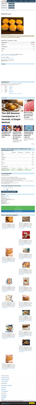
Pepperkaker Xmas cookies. (23, 315)
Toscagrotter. (4, 332)
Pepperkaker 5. (21, 345)
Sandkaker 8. (21, 239)
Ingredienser (21, 1)
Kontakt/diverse (31, 1)
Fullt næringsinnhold (18, 209)
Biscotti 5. (20, 253)
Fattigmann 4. (4, 223)
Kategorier (26, 1)
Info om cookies (5, 381)
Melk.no (3, 398)
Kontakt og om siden (5, 377)
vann (10, 89)
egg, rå (10, 92)
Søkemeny (9, 1)
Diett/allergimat (15, 1)
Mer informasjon (6, 403)
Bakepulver (11, 87)
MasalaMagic (4, 397)
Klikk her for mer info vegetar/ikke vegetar (7, 58)
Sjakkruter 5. (21, 222)
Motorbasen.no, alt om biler (7, 385)
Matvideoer (4, 389)
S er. (19, 301)
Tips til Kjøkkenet (5, 391)
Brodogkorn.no (4, 395)
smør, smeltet (11, 91)
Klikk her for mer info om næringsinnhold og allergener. (9, 55)
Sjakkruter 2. (4, 285)
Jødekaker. (3, 256)
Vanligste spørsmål (5, 379)
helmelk (10, 88)
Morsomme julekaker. (22, 286)
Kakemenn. (20, 330)
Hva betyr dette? (27, 169)
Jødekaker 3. (4, 363)
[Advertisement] (18, 71)
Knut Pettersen (6, 195)
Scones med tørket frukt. (22, 268)
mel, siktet (10, 86)
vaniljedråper (11, 90)
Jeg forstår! (32, 403)
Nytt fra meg (4, 387)
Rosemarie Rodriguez (7, 34)
